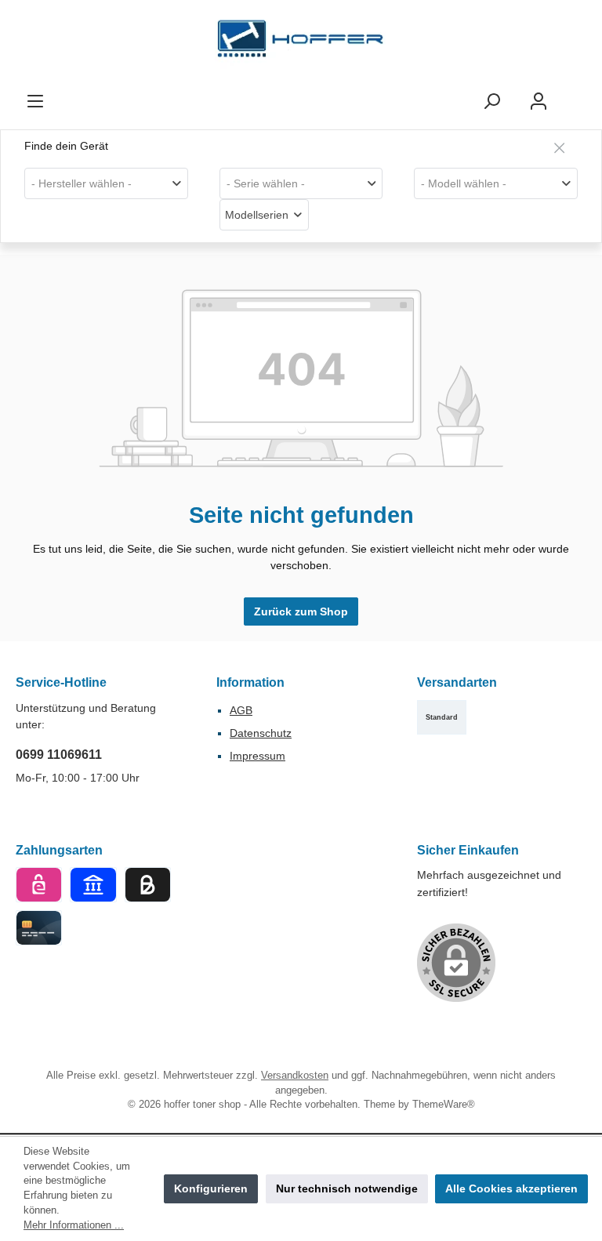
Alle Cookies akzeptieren (511, 1188)
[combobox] (106, 183)
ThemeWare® (443, 1104)
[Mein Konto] (538, 101)
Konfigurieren (211, 1188)
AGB (241, 710)
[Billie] (148, 884)
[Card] (39, 927)
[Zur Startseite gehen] (301, 43)
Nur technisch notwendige (347, 1188)
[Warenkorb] (576, 94)
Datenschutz (261, 733)
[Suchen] (491, 101)
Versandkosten (294, 1075)
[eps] (39, 884)
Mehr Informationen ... (74, 1225)
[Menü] (35, 101)
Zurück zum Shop (301, 611)
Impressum (257, 755)
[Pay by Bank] (93, 884)
